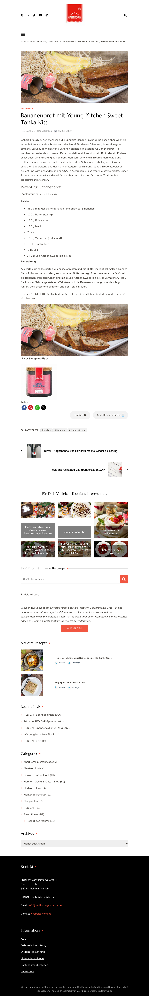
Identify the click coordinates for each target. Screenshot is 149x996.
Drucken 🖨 (80, 415)
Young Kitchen (78, 430)
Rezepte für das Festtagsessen (111, 551)
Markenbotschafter (35, 794)
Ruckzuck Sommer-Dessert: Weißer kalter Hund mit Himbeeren (37, 550)
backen (47, 430)
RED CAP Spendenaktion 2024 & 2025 (47, 728)
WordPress (83, 991)
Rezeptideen (27, 109)
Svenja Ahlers (28, 131)
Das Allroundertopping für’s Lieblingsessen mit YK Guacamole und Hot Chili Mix (74, 548)
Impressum (27, 971)
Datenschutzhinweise (101, 991)
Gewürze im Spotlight (36, 775)
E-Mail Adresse (30, 594)
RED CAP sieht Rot (35, 741)
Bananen (60, 430)
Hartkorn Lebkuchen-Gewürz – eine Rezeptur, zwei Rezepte (38, 530)
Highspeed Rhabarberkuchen (70, 682)
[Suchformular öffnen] (125, 15)
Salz (35, 250)
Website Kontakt (41, 913)
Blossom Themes (49, 991)
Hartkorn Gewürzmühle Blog (56, 987)
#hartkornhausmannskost (39, 762)
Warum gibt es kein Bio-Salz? (41, 734)
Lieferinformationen (32, 958)
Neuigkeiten (31, 801)
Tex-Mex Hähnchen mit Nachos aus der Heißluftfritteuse (83, 657)
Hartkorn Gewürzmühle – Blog (41, 781)
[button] (24, 407)
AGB (23, 938)
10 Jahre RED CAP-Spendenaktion (44, 721)
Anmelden (74, 628)
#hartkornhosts (32, 768)
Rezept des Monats (38, 821)
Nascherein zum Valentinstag (111, 532)
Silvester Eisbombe (74, 532)
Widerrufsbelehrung (33, 952)
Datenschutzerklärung (34, 945)
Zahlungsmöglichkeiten (34, 965)
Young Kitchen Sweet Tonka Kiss (52, 255)
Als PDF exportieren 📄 (110, 415)
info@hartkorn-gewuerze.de (45, 905)
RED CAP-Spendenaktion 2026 (42, 714)
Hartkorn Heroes (33, 788)
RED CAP (29, 808)
